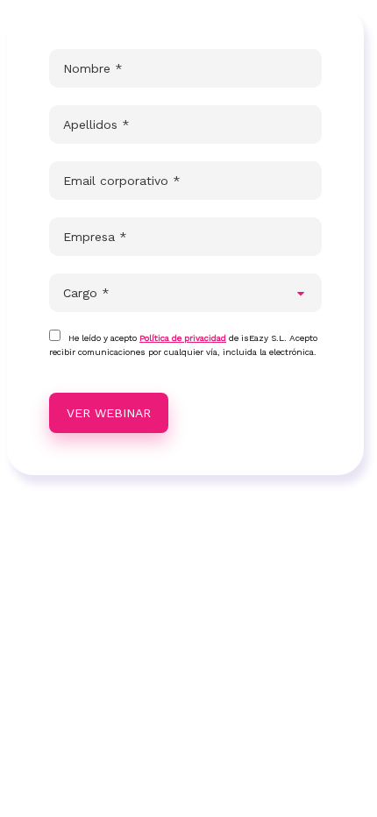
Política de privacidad (182, 338)
